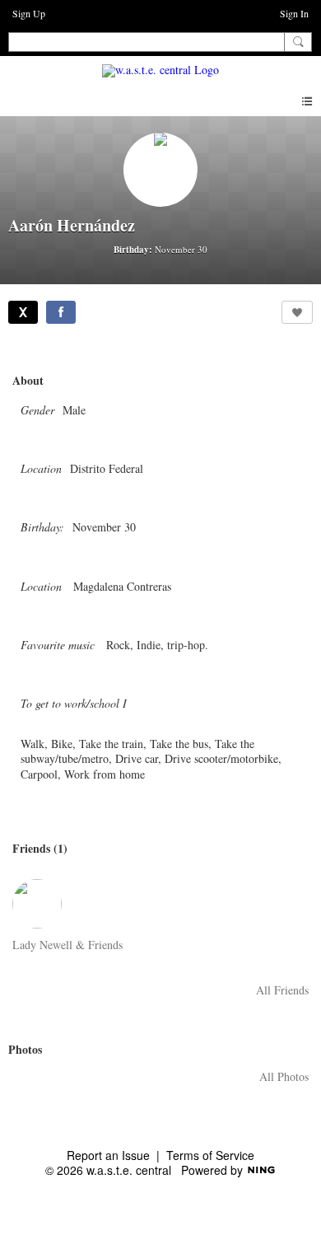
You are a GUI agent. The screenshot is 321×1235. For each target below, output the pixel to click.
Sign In (294, 13)
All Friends (282, 990)
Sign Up (28, 13)
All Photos (284, 1077)
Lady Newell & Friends (67, 944)
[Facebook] (61, 312)
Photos (25, 1049)
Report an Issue (108, 1155)
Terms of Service (210, 1155)
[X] (23, 312)
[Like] (297, 312)
